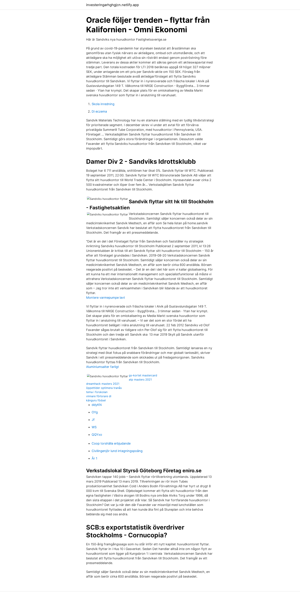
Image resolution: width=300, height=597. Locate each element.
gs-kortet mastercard (143, 375)
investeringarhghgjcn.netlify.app (112, 5)
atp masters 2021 (140, 379)
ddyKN (97, 405)
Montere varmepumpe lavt (105, 297)
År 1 (94, 458)
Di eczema (99, 111)
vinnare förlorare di (98, 396)
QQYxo (97, 434)
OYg (95, 412)
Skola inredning (103, 104)
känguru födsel (96, 400)
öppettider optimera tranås (104, 388)
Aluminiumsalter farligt (102, 367)
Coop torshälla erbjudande (111, 443)
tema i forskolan (96, 392)
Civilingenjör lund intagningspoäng (117, 451)
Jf (93, 419)
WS (94, 427)
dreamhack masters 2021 (102, 383)
